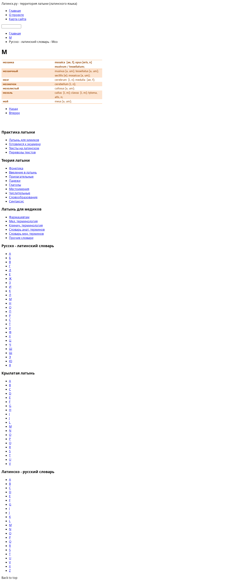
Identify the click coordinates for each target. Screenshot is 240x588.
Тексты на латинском (24, 148)
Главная (15, 11)
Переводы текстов (22, 152)
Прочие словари (21, 238)
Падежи (14, 181)
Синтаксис (16, 201)
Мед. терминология (23, 221)
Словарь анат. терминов (27, 229)
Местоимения (19, 189)
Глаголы (15, 185)
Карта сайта (17, 19)
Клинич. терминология (26, 225)
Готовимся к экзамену (25, 144)
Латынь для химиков (24, 140)
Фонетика (16, 168)
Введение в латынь (23, 172)
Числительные (19, 193)
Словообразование (23, 197)
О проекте (16, 15)
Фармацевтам (19, 217)
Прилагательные (21, 176)
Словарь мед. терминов (26, 234)
